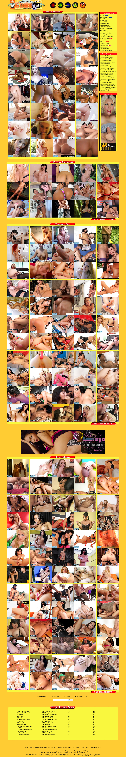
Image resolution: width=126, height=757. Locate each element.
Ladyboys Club (104, 35)
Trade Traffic (97, 747)
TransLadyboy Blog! (78, 747)
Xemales (21, 714)
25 (84, 696)
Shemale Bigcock (105, 63)
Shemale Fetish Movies (106, 74)
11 (58, 696)
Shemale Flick (23, 731)
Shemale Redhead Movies (107, 85)
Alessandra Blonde (105, 26)
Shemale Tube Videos (50, 714)
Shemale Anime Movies (106, 57)
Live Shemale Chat (105, 33)
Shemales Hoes (67, 747)
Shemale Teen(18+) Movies (107, 87)
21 (77, 696)
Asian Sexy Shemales (25, 729)
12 (60, 696)
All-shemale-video (49, 711)
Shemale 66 (21, 716)
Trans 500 (102, 19)
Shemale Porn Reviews (55, 747)
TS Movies (22, 728)
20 (75, 696)
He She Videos (22, 718)
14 (64, 696)
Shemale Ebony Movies (106, 73)
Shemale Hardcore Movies (107, 77)
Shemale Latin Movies (106, 81)
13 (62, 696)
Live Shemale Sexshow (106, 36)
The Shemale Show (24, 719)
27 (88, 696)
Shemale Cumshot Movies (107, 70)
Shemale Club (104, 45)
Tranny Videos (48, 716)
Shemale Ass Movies (106, 60)
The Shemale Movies (50, 726)
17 (70, 696)
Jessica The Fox (104, 23)
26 (86, 696)
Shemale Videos (49, 728)
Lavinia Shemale (104, 43)
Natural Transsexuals (25, 726)
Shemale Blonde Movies (107, 66)
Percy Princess (104, 20)
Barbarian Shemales (50, 729)
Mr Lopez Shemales (50, 713)
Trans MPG (48, 721)
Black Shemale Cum (50, 719)
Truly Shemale (48, 723)
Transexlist (47, 733)
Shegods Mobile (29, 747)
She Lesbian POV (105, 25)
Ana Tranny (103, 30)
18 (71, 696)
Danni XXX (103, 22)
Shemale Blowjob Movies (107, 68)
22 (79, 696)
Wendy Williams (104, 40)
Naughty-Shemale (23, 711)
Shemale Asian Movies (106, 59)
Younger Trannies (49, 734)
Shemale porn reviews (106, 50)
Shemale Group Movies (106, 76)
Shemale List (48, 731)
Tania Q (102, 15)
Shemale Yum (104, 47)
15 (66, 696)
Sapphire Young (104, 48)
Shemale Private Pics (24, 713)
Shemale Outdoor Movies (107, 84)
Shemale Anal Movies (106, 55)
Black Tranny (23, 733)
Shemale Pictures (104, 90)
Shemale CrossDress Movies (108, 71)
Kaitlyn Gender (104, 17)
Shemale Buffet (49, 718)
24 (82, 696)
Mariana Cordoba (105, 28)
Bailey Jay (103, 42)
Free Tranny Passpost (106, 31)
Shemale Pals (22, 724)
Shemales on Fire (24, 734)
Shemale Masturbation (106, 82)
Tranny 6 (47, 724)
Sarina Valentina (104, 38)
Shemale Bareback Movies (107, 62)
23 (81, 696)
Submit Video (89, 747)
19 (73, 696)
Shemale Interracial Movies (107, 79)
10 (57, 696)
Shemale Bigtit (104, 65)
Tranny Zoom (22, 723)
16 (68, 696)
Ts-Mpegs (21, 721)
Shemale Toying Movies (107, 89)
